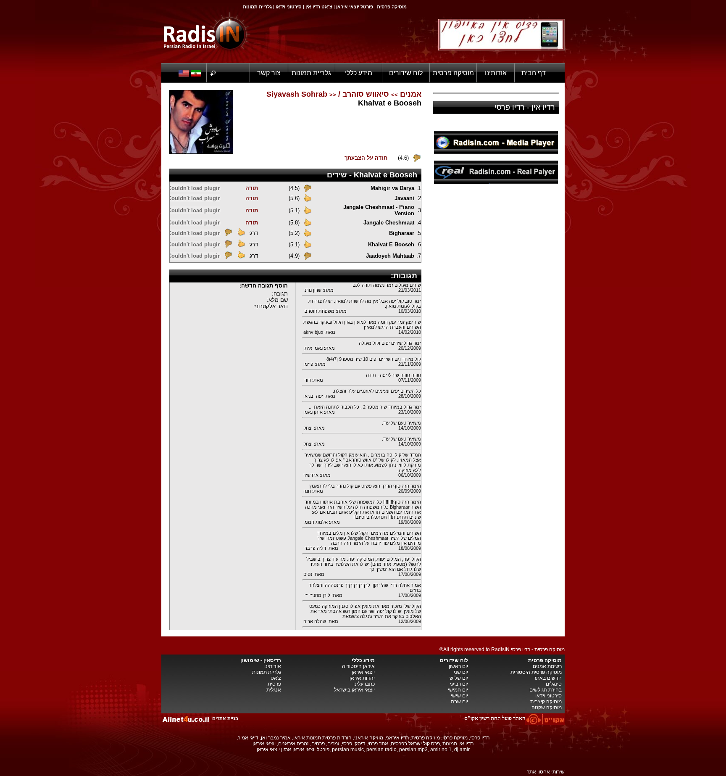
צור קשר (269, 73)
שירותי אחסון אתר (546, 772)
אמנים (410, 94)
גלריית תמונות (311, 73)
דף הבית (533, 73)
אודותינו (496, 73)
